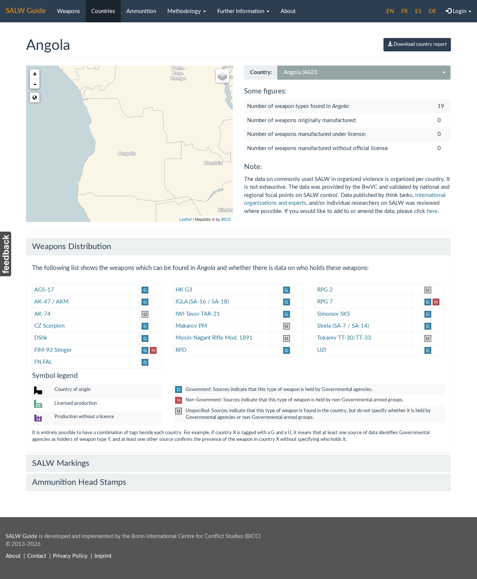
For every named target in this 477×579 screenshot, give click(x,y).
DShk (40, 338)
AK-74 (42, 314)
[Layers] (222, 76)
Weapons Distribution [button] (71, 246)
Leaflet (185, 219)
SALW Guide (26, 11)
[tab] (238, 246)
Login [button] (459, 11)
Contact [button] (36, 556)
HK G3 (184, 290)
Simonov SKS (333, 314)
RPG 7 (325, 302)
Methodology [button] (184, 11)
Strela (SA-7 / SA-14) (343, 326)
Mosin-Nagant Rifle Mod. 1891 (214, 338)
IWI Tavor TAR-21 (198, 314)
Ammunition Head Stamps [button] (79, 482)
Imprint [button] (102, 556)
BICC (226, 219)
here (432, 211)
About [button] (288, 11)
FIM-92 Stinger (53, 350)
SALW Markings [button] (60, 463)
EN (390, 11)
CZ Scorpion (49, 326)
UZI (321, 350)
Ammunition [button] (141, 11)
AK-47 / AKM (51, 302)
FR (404, 11)
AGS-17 (44, 290)
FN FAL (43, 362)
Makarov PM (191, 326)
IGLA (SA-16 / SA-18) (202, 302)
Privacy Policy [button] (70, 556)
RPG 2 (325, 290)
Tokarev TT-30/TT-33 (344, 338)
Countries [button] (103, 11)
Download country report (419, 44)
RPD (181, 350)
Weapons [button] (68, 11)
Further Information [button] (241, 11)
